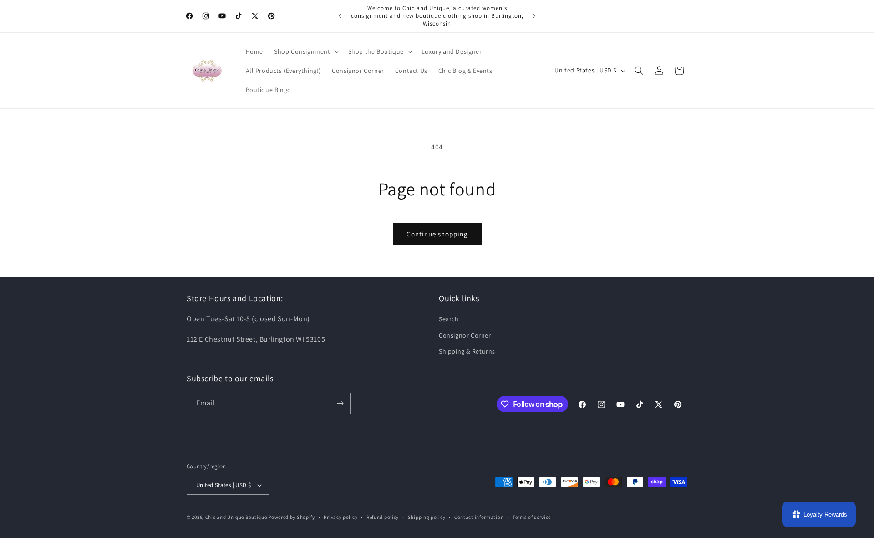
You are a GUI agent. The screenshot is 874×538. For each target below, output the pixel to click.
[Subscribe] (340, 403)
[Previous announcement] (340, 16)
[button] (306, 51)
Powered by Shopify (291, 517)
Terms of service (532, 517)
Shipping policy (427, 517)
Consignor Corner (465, 335)
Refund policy (382, 517)
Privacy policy (340, 517)
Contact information (478, 517)
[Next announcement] (534, 16)
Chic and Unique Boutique (236, 517)
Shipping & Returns (467, 351)
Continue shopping (437, 234)
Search (449, 319)
